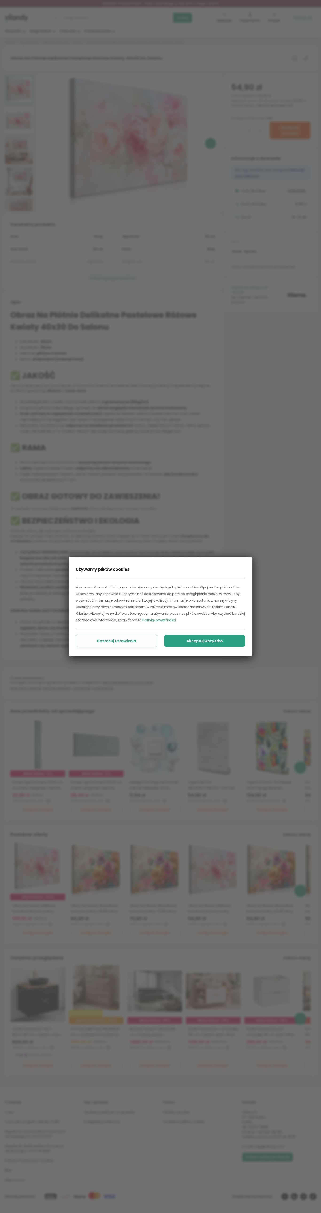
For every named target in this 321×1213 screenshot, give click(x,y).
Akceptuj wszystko (205, 641)
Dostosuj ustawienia (116, 641)
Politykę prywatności (159, 620)
